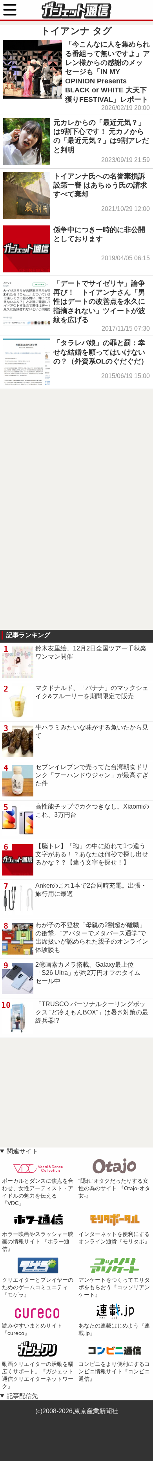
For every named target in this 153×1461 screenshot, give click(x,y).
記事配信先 (22, 1396)
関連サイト (22, 1151)
